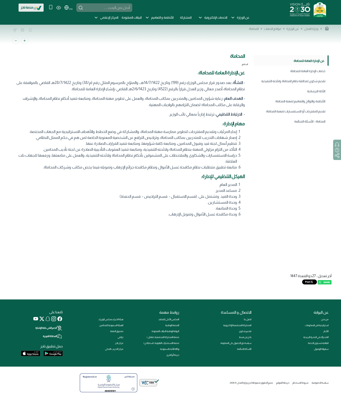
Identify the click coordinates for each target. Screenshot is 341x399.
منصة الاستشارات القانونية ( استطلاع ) (161, 343)
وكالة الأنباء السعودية (169, 349)
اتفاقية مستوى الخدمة (318, 343)
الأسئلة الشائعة (244, 349)
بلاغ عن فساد (245, 337)
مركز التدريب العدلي (114, 349)
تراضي (120, 337)
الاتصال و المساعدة (236, 312)
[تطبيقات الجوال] (50, 7)
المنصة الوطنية (172, 325)
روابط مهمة (169, 312)
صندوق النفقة (116, 331)
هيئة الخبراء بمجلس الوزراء (111, 319)
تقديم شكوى (245, 331)
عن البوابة (321, 312)
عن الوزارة (243, 17)
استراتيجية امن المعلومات (317, 325)
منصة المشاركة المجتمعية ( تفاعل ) (163, 337)
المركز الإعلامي (109, 17)
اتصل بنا (247, 319)
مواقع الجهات (272, 28)
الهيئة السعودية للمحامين (111, 325)
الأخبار (326, 331)
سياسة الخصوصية (320, 383)
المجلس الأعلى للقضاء (169, 319)
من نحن (325, 319)
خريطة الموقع (282, 383)
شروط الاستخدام (300, 383)
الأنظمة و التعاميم (162, 17)
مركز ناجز (119, 343)
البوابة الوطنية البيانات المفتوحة (165, 331)
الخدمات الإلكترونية (215, 17)
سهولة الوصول (321, 349)
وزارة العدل (311, 28)
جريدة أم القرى (172, 355)
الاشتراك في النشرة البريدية (316, 337)
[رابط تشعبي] (319, 9)
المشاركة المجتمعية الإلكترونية (237, 325)
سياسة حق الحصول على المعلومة (235, 343)
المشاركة (186, 17)
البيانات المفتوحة (132, 17)
